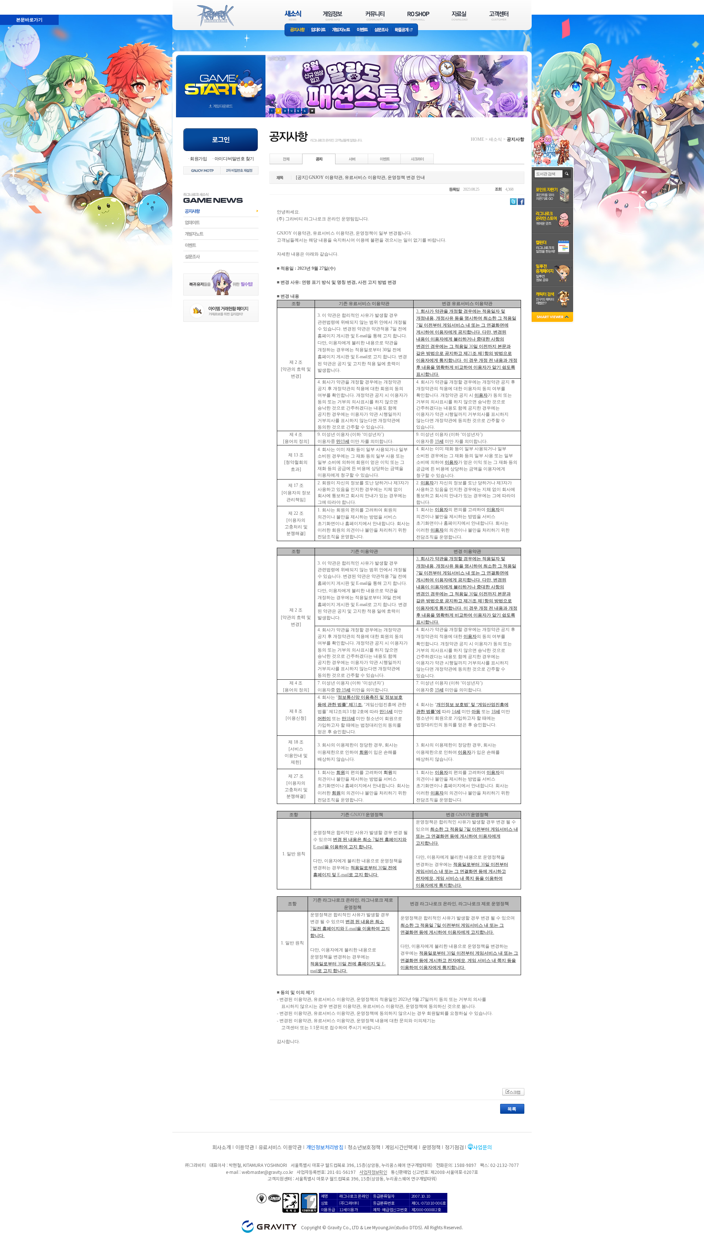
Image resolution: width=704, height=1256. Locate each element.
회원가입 (198, 158)
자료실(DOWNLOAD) (459, 16)
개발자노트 (341, 30)
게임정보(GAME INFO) (333, 16)
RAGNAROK (215, 16)
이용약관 (244, 1147)
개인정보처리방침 (325, 1147)
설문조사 (381, 30)
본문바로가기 (13, 3)
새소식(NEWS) (293, 16)
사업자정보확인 (373, 1172)
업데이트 (318, 30)
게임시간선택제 (401, 1147)
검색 (567, 173)
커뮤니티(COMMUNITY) (375, 16)
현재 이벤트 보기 (312, 111)
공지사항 (296, 30)
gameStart (220, 79)
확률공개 (405, 30)
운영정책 (431, 1147)
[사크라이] (417, 159)
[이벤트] (384, 159)
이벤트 (362, 30)
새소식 (495, 139)
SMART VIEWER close (553, 317)
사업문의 (482, 1147)
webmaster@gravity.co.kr (267, 1172)
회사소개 (221, 1147)
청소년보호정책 (364, 1147)
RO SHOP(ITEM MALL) (418, 16)
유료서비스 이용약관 (280, 1147)
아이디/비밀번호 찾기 (234, 158)
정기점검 (454, 1147)
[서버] (352, 159)
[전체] (286, 159)
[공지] (319, 159)
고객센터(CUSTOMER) (499, 16)
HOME (477, 139)
